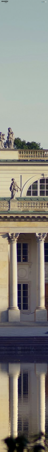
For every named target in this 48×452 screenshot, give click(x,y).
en (43, 1)
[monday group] (5, 2)
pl (42, 1)
